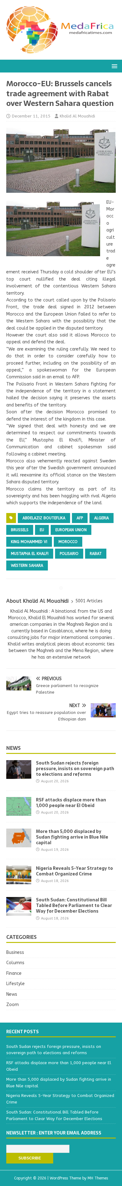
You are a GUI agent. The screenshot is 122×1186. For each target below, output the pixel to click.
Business (15, 952)
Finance (14, 973)
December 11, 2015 (31, 116)
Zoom (12, 1004)
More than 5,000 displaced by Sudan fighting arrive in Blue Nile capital (72, 837)
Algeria (101, 518)
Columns (15, 962)
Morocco (68, 542)
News (13, 748)
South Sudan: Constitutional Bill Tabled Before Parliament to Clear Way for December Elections (74, 905)
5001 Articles (89, 601)
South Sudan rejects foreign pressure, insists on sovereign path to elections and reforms (75, 769)
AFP (80, 518)
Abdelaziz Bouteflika (44, 518)
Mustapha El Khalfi (29, 553)
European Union (71, 530)
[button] (113, 65)
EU (42, 530)
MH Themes (98, 1178)
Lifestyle (15, 983)
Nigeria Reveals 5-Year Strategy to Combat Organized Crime (74, 871)
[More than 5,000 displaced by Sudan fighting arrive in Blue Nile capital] (18, 843)
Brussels (19, 530)
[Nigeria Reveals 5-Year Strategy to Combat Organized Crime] (18, 880)
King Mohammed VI (29, 542)
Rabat (96, 553)
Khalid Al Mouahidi (77, 116)
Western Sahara (27, 565)
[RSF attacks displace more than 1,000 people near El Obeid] (18, 812)
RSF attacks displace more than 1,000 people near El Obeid (71, 802)
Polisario (69, 553)
